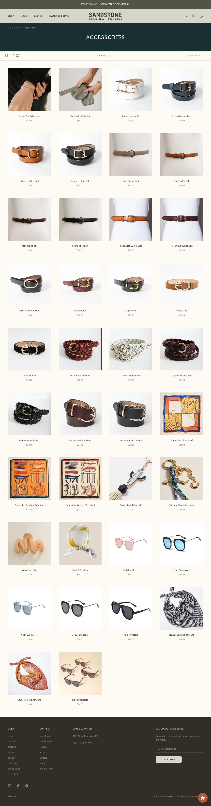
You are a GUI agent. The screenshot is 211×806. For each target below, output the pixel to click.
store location (46, 741)
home (42, 763)
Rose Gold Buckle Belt (131, 245)
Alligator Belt (80, 310)
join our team (46, 768)
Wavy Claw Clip (29, 569)
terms (11, 752)
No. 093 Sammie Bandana (181, 634)
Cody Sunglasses (131, 569)
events (37, 16)
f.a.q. (10, 735)
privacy (11, 757)
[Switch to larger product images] (6, 55)
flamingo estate (59, 16)
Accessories (30, 28)
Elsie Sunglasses (80, 699)
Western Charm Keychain (181, 505)
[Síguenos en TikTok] (18, 785)
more (23, 16)
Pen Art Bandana (80, 569)
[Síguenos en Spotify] (26, 785)
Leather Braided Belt (80, 375)
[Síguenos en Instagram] (9, 785)
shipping (12, 746)
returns (11, 741)
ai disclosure (14, 768)
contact (43, 757)
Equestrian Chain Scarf (182, 440)
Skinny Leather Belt (130, 116)
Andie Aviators (131, 634)
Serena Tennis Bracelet (29, 116)
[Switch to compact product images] (17, 55)
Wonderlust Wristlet (80, 116)
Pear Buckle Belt (131, 180)
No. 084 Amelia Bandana (29, 699)
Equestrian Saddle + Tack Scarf (29, 505)
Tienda (19, 28)
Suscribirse (168, 759)
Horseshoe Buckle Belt (80, 440)
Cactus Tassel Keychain (131, 505)
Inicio (10, 28)
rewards (43, 746)
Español (12, 797)
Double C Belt (181, 310)
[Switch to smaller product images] (12, 55)
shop (11, 16)
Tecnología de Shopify (191, 797)
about (42, 752)
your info (12, 763)
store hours (45, 735)
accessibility (13, 774)
